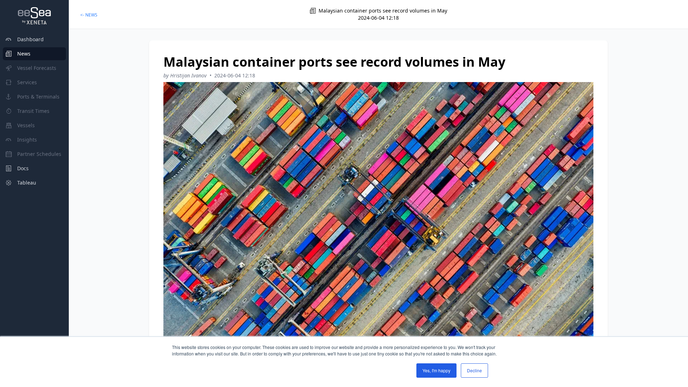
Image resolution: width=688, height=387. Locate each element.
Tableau (26, 182)
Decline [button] (474, 370)
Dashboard (30, 39)
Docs (23, 168)
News (23, 53)
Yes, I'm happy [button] (436, 370)
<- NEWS (88, 15)
